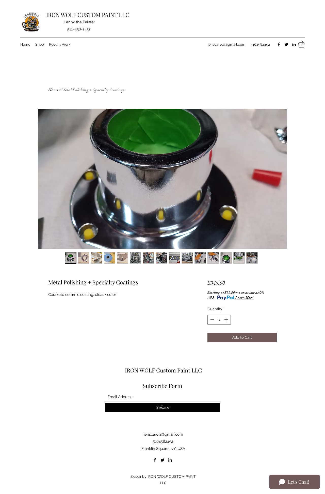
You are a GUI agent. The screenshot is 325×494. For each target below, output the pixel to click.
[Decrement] (211, 319)
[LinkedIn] (294, 44)
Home (53, 90)
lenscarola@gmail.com (226, 44)
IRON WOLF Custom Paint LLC (163, 370)
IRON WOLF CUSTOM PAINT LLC (87, 15)
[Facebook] (278, 44)
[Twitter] (286, 44)
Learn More (244, 298)
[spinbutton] (219, 319)
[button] (301, 44)
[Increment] (226, 319)
